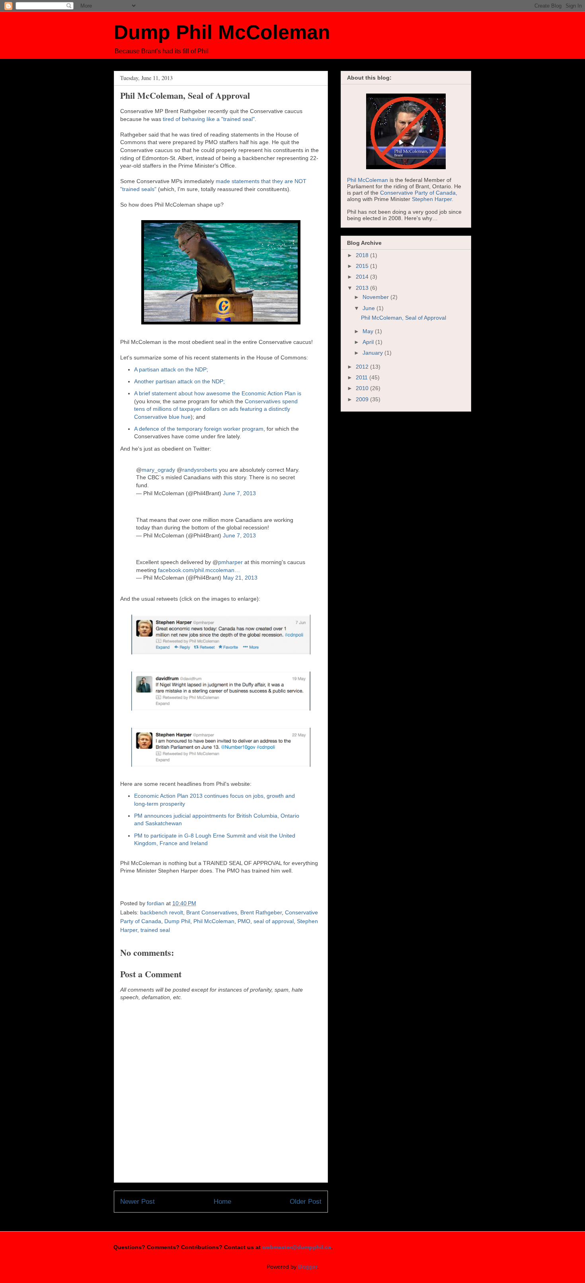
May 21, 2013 (240, 577)
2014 (363, 276)
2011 (362, 377)
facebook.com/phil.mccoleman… (199, 570)
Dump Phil (177, 921)
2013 (363, 288)
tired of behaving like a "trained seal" (209, 119)
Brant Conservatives (211, 912)
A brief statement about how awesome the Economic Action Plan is (217, 393)
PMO (244, 921)
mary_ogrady (158, 470)
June (369, 308)
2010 (363, 388)
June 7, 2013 (239, 493)
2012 (363, 366)
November (376, 297)
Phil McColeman (213, 921)
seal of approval (274, 921)
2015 (363, 266)
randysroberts (199, 470)
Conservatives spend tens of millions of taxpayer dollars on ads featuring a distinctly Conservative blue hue (216, 409)
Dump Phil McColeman (222, 32)
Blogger (307, 1266)
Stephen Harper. (432, 199)
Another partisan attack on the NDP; (179, 381)
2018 (363, 255)
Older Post (306, 1201)
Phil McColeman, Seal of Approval (403, 317)
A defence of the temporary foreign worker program (198, 429)
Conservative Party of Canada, (418, 192)
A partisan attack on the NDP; (171, 369)
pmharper (230, 562)
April (369, 342)
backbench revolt (161, 912)
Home (222, 1201)
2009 (363, 399)
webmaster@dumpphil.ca (296, 1247)
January (373, 353)
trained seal (155, 930)
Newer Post (137, 1201)
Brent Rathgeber (261, 912)
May (369, 331)
